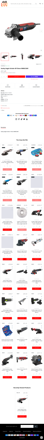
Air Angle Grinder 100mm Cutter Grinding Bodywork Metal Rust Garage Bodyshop (22, 192)
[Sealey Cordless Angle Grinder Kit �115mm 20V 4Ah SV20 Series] (37, 182)
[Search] (36, 4)
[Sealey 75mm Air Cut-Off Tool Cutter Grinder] (37, 242)
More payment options (34, 79)
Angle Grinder (10, 94)
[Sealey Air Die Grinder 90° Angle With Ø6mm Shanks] (22, 301)
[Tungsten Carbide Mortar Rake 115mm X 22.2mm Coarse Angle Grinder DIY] (22, 213)
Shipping (6, 72)
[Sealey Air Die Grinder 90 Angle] (22, 360)
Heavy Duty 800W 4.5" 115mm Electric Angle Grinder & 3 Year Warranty (7, 192)
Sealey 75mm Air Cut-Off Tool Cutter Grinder (37, 251)
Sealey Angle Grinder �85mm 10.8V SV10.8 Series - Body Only (7, 311)
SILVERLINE (4, 174)
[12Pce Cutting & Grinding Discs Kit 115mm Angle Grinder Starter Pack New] (37, 152)
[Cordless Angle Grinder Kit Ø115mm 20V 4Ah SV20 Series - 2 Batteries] (37, 213)
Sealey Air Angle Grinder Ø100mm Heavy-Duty (22, 251)
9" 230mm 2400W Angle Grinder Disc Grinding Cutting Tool (7, 162)
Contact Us (5, 431)
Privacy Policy (18, 431)
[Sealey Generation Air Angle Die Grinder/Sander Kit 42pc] (7, 331)
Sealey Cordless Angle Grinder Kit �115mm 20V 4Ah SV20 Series (36, 192)
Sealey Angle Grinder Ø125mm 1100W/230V (7, 281)
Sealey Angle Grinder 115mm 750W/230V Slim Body (37, 281)
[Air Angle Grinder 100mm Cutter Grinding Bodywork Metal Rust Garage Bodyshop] (22, 182)
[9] (7, 152)
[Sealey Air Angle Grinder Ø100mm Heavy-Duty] (22, 242)
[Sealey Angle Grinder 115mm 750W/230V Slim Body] (37, 272)
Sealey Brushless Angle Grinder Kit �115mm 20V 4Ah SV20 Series (7, 252)
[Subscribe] (35, 426)
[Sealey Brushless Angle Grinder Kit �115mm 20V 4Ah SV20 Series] (7, 242)
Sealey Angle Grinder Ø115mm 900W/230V (22, 410)
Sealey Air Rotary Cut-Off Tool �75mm (22, 340)
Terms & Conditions (27, 431)
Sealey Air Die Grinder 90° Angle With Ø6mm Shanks (22, 310)
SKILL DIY (18, 392)
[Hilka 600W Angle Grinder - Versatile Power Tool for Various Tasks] (22, 152)
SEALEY (32, 174)
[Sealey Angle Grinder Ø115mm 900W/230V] (22, 400)
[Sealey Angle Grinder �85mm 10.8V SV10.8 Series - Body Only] (7, 301)
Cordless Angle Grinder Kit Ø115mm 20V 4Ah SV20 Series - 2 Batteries (36, 222)
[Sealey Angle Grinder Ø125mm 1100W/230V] (7, 272)
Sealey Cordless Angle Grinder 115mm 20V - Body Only (36, 341)
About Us (11, 431)
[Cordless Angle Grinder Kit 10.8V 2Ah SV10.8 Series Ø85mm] (37, 301)
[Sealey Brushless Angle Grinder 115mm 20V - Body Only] (7, 360)
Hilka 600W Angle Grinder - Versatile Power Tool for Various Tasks (22, 162)
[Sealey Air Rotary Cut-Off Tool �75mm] (22, 331)
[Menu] (42, 3)
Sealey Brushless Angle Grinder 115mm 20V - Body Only (7, 370)
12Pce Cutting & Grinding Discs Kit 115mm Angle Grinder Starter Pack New (36, 162)
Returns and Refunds (37, 431)
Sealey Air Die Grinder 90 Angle (22, 369)
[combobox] (24, 4)
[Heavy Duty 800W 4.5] (7, 182)
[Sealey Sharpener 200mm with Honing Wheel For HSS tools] (37, 360)
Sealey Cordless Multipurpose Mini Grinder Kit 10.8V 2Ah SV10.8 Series (22, 281)
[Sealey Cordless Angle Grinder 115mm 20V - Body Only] (37, 331)
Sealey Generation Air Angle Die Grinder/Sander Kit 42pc (7, 340)
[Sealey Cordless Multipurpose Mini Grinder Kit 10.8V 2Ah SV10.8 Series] (22, 272)
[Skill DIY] (4, 4)
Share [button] (3, 110)
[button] (41, 31)
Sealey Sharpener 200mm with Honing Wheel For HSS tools (36, 370)
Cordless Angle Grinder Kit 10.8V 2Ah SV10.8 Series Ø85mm (36, 311)
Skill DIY (23, 437)
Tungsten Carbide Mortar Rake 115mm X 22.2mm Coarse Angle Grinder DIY (22, 222)
